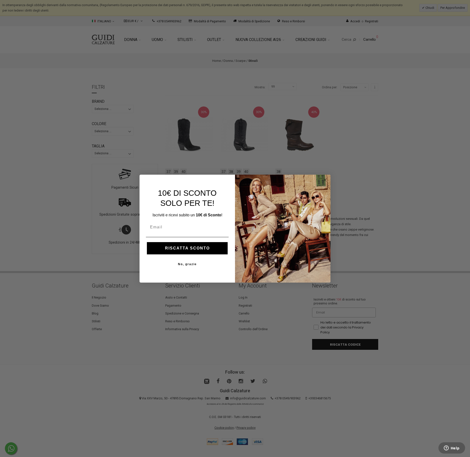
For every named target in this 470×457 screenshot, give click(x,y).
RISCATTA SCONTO (187, 248)
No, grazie (187, 264)
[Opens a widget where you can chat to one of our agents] (451, 448)
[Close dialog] (325, 180)
